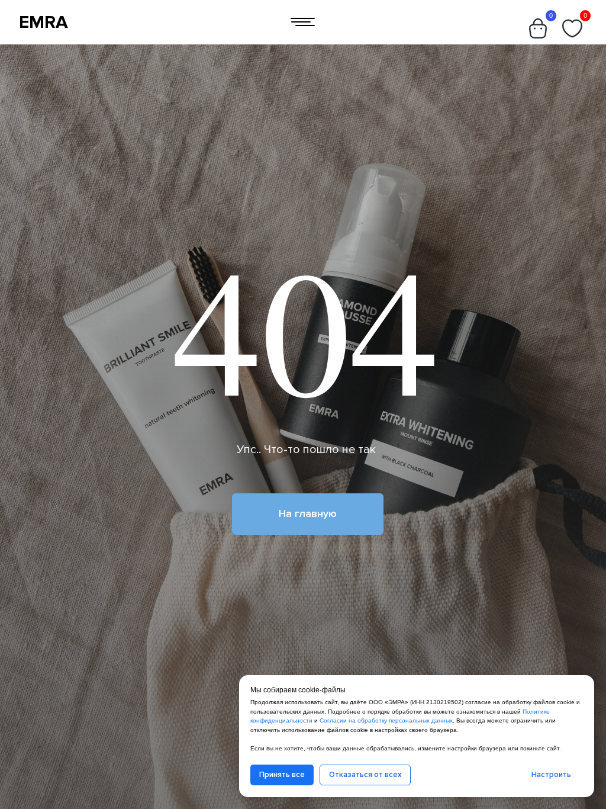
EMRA (43, 22)
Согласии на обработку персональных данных (386, 720)
